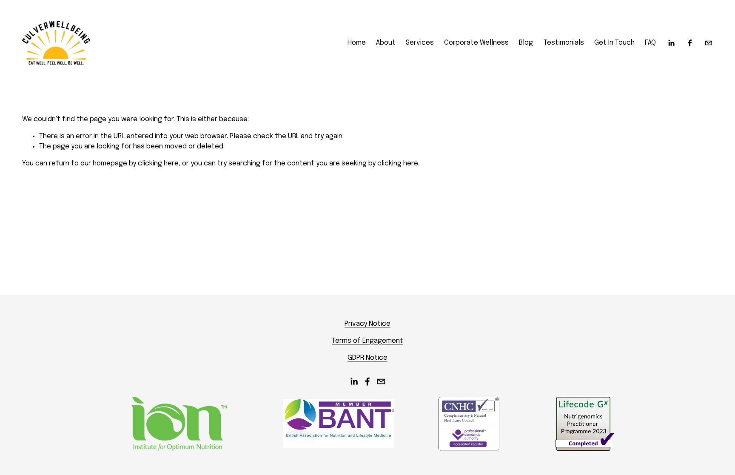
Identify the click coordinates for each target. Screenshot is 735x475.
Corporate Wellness (476, 42)
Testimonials (564, 42)
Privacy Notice (367, 323)
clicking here (158, 163)
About (386, 42)
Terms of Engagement (367, 340)
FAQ (650, 42)
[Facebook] (690, 43)
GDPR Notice (367, 357)
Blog (526, 42)
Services (420, 42)
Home (357, 42)
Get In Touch (614, 42)
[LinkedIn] (671, 43)
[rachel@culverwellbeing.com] (708, 43)
